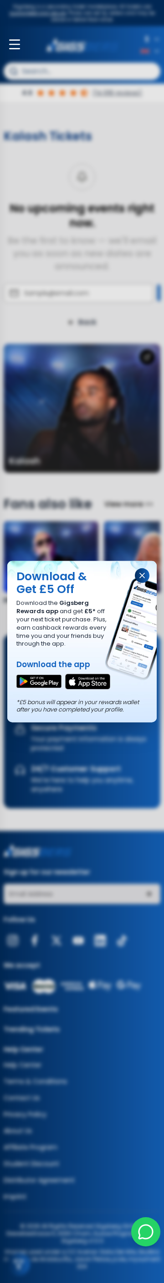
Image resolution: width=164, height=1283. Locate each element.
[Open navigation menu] (15, 44)
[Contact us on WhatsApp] (145, 1231)
